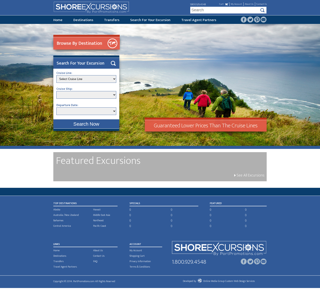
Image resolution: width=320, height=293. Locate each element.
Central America (62, 226)
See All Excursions (250, 175)
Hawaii (97, 209)
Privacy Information (140, 261)
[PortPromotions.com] (219, 249)
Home (57, 20)
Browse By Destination (79, 43)
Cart (221, 4)
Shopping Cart (137, 256)
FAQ (95, 261)
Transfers (111, 20)
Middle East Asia (101, 215)
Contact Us (261, 4)
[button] (86, 124)
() (130, 209)
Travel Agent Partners (198, 20)
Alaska (56, 209)
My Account (236, 4)
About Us (249, 4)
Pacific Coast (99, 226)
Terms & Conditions (140, 267)
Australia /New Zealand (66, 215)
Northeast (98, 220)
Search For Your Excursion (150, 20)
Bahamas (58, 220)
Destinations (83, 20)
